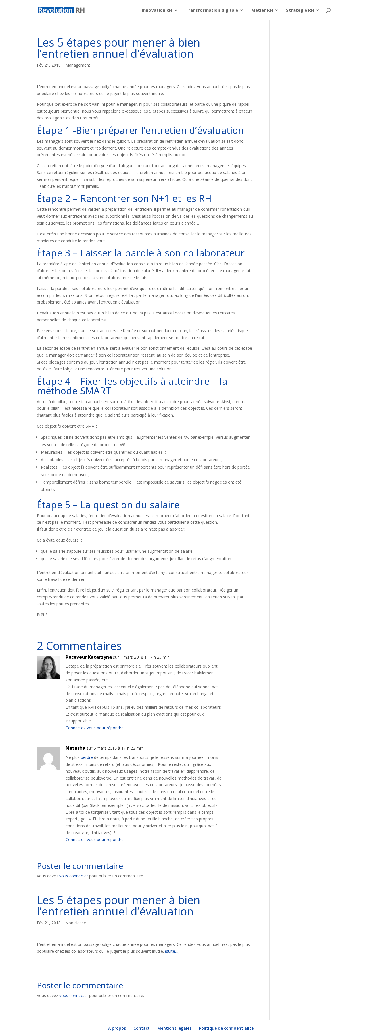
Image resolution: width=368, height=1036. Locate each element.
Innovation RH (157, 10)
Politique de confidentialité (226, 1028)
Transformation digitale (211, 10)
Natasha (75, 748)
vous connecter (73, 876)
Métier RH (262, 10)
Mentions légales (174, 1028)
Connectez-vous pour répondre (95, 727)
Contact (141, 1028)
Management (77, 65)
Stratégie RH (300, 10)
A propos (117, 1028)
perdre (87, 757)
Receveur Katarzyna (89, 657)
